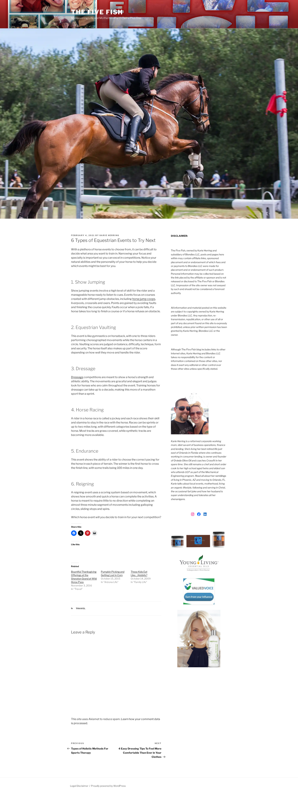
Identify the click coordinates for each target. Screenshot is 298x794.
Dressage (77, 377)
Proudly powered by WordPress (108, 785)
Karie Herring (109, 235)
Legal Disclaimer (79, 785)
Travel (81, 608)
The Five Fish (97, 12)
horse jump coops (143, 299)
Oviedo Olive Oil (182, 460)
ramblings (220, 475)
